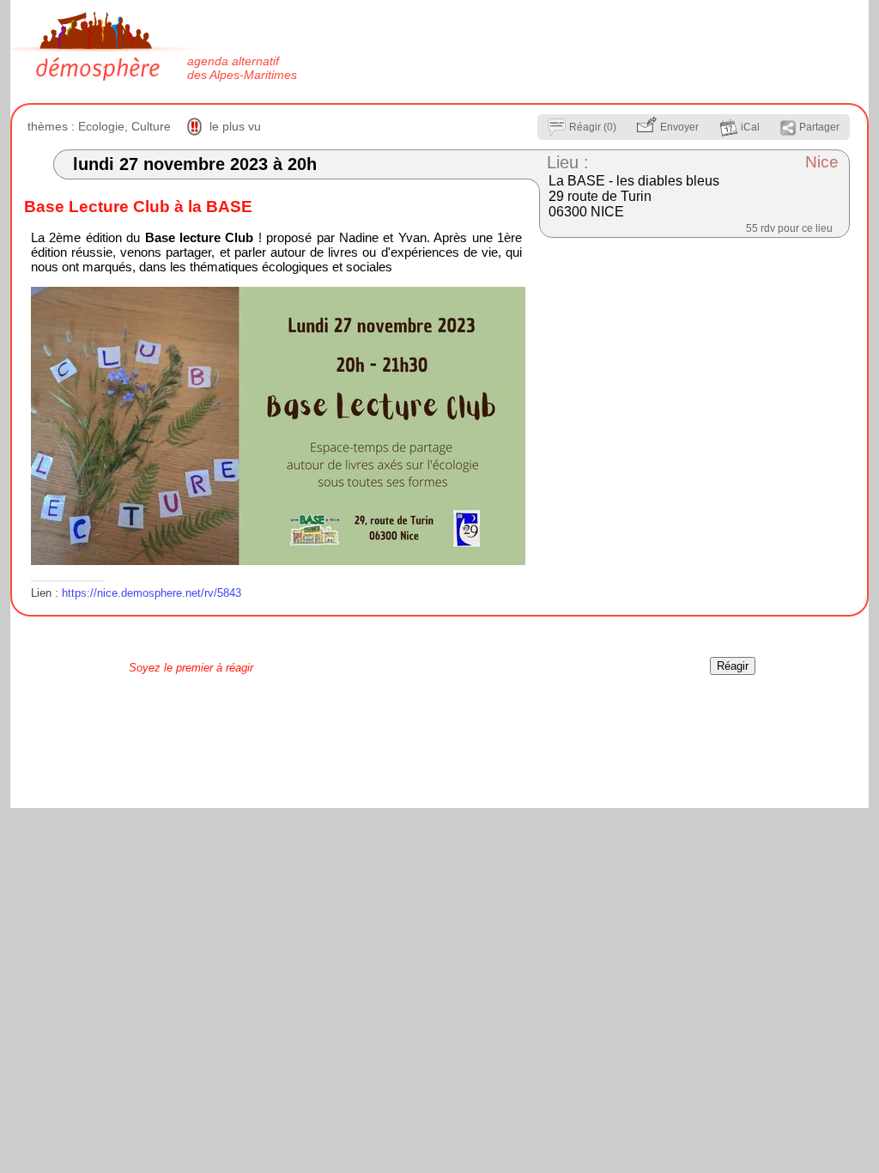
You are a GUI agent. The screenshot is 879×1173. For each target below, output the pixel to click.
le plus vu (235, 126)
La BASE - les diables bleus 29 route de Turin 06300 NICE (634, 196)
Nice (822, 162)
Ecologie (101, 126)
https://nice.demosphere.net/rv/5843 (151, 592)
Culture (151, 126)
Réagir (733, 665)
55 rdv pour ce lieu (789, 228)
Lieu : (568, 162)
